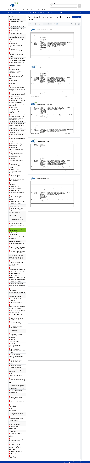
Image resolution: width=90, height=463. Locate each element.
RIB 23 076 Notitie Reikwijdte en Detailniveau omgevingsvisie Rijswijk (17, 140)
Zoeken (51, 3)
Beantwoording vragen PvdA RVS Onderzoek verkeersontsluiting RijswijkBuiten (17, 291)
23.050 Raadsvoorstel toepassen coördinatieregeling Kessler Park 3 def (16, 419)
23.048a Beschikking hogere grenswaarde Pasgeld (17, 340)
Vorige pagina (77, 16)
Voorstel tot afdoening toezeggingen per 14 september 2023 (16, 225)
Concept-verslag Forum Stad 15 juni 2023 (17, 244)
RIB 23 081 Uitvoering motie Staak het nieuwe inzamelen (17, 144)
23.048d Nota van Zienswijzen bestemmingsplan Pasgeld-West (16, 356)
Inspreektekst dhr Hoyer (16, 21)
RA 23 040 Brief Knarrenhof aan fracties (16, 183)
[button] (79, 6)
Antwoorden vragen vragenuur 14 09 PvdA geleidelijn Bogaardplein (17, 440)
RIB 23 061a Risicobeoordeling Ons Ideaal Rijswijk (16, 55)
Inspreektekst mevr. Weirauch (18, 26)
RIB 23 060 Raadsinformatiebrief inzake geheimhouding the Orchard (15, 45)
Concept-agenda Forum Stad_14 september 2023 (16, 209)
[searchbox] (63, 6)
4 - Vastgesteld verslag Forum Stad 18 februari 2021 (17, 311)
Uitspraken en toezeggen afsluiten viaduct (16, 327)
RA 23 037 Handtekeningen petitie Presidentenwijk (16, 180)
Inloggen (78, 462)
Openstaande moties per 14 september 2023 (16, 237)
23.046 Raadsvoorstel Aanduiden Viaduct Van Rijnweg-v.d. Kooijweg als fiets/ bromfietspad (17, 263)
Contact (46, 9)
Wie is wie (33, 9)
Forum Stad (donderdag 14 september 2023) (34, 12)
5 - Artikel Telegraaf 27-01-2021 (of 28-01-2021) (16, 315)
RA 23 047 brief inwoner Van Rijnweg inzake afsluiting (17, 202)
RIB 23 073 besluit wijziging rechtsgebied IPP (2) (16, 131)
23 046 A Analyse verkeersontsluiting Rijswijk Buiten (17, 268)
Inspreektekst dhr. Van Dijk (17, 28)
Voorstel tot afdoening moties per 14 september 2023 (17, 233)
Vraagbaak (40, 9)
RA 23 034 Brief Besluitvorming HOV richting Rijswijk (15, 171)
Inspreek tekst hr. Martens (17, 33)
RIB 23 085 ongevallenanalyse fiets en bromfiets (15, 166)
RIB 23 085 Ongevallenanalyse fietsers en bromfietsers (16, 160)
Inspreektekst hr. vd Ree (17, 30)
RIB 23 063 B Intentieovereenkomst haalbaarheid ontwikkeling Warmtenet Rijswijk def (15, 70)
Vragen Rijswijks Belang (17, 453)
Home (17, 12)
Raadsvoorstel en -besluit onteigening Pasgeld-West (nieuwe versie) (16, 375)
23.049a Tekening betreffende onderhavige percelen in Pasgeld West (17, 381)
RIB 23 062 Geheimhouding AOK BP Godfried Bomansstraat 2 (17, 59)
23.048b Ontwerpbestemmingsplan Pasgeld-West (15, 345)
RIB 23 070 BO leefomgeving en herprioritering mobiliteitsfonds (17, 93)
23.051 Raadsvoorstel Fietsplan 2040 (15, 398)
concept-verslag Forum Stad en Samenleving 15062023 (17, 248)
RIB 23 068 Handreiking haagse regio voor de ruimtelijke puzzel (16, 76)
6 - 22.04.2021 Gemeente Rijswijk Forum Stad (16, 319)
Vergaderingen (18, 9)
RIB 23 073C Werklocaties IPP (16, 135)
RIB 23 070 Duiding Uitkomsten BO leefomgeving (16, 97)
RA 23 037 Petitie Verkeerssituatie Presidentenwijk (16, 176)
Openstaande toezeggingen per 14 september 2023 (16, 229)
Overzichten (26, 9)
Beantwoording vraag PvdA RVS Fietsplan (16, 409)
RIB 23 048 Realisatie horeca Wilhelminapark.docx (17, 427)
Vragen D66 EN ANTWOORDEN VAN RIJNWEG (17, 276)
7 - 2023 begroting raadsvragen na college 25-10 (16, 323)
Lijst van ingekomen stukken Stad (17, 40)
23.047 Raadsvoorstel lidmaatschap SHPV (15, 391)
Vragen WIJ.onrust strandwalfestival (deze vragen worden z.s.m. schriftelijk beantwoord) (16, 447)
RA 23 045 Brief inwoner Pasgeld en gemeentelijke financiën (16, 198)
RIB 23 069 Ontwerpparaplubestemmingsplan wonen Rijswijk (17, 82)
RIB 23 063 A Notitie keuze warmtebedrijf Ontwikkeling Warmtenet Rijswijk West (16, 64)
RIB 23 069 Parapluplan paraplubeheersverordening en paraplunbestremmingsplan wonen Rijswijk (17, 88)
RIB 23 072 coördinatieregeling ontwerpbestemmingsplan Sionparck (15, 110)
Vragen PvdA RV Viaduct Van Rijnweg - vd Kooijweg (17, 272)
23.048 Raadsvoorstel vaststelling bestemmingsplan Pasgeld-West (16, 336)
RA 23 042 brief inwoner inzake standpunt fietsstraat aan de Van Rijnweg (17, 192)
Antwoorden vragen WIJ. (17, 451)
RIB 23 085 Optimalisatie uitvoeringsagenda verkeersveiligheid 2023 (16, 155)
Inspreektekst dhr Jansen (17, 24)
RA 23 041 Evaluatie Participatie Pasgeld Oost (15, 187)
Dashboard (11, 9)
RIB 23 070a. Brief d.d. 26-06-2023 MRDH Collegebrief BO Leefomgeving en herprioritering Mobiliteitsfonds (17, 103)
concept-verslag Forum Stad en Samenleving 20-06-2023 (17, 252)
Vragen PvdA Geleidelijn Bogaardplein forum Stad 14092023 (16, 435)
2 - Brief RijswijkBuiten (16, 302)
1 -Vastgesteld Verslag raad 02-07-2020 (16, 299)
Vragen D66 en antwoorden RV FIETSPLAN (16, 405)
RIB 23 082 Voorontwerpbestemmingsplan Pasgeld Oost (16, 149)
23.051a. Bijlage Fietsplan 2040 (16, 402)
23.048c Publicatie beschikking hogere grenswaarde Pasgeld (17, 351)
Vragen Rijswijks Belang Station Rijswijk (16, 457)
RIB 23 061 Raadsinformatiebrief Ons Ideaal (16, 50)
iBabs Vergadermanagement (66, 462)
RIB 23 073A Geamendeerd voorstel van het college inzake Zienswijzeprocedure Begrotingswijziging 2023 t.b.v (16, 126)
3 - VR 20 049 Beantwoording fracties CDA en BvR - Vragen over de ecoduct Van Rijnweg (17, 307)
